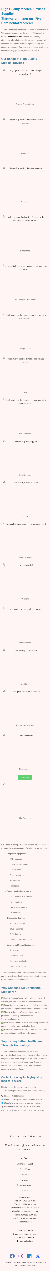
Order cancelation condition (25, 1234)
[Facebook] (12, 1256)
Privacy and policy (25, 1230)
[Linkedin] (29, 1256)
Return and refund (25, 1241)
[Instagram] (20, 1256)
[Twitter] (37, 1256)
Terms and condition (25, 1237)
